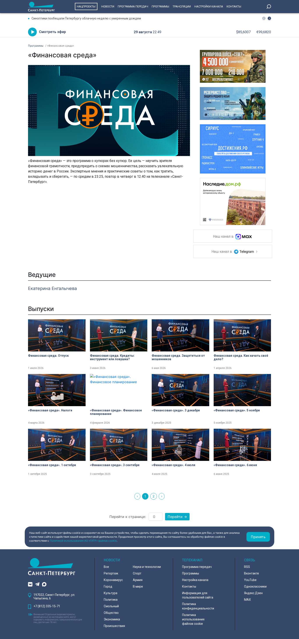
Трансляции (182, 6)
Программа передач (133, 6)
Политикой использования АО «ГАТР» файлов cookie (83, 540)
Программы (160, 6)
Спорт (137, 573)
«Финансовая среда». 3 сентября (114, 465)
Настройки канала (208, 6)
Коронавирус (113, 580)
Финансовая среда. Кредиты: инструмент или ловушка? (112, 357)
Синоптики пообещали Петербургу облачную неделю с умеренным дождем (86, 18)
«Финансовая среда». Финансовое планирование (116, 412)
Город (108, 586)
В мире (138, 586)
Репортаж (111, 573)
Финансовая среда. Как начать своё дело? (241, 357)
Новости (107, 6)
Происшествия (114, 626)
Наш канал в (223, 237)
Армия (137, 580)
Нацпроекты (86, 6)
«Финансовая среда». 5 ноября (237, 410)
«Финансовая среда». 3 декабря (176, 410)
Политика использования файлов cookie (193, 619)
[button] (269, 18)
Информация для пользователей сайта (197, 595)
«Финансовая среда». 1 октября (52, 465)
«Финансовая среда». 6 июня (235, 465)
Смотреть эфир (52, 32)
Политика (111, 599)
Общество (111, 612)
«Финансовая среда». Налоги (50, 410)
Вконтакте (251, 573)
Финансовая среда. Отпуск (48, 355)
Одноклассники (255, 586)
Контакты (234, 6)
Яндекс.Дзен (253, 593)
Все (106, 567)
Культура (110, 593)
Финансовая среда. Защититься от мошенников (178, 357)
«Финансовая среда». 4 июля (173, 465)
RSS (247, 567)
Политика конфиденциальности (198, 606)
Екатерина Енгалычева (52, 288)
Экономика (112, 619)
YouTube (250, 580)
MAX (247, 599)
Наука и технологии (147, 567)
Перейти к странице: (127, 516)
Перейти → (177, 516)
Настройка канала (195, 580)
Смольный (111, 606)
